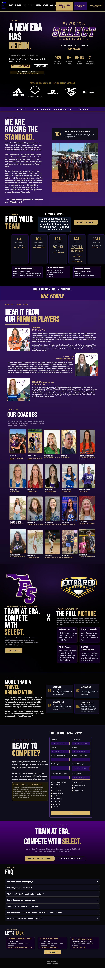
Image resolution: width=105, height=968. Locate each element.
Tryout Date (76, 773)
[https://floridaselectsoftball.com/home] (4, 5)
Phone (74, 748)
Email (53, 748)
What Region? (77, 782)
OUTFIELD (56, 804)
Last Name (76, 740)
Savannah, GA (78, 791)
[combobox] (60, 768)
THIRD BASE (57, 798)
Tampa (76, 788)
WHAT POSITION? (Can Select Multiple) (59, 783)
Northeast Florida (80, 785)
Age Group (55, 764)
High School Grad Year (59, 773)
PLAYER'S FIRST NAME (58, 756)
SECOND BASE (58, 793)
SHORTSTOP (57, 796)
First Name (55, 740)
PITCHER (56, 787)
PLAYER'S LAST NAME (79, 756)
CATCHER (56, 801)
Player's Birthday (78, 764)
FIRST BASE (57, 790)
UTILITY (55, 807)
